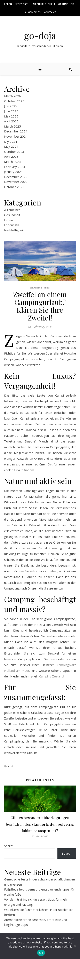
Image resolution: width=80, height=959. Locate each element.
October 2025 (14, 101)
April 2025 (11, 121)
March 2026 (12, 96)
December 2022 (15, 177)
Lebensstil (22, 4)
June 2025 (11, 111)
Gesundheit (66, 4)
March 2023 (12, 162)
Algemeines (33, 12)
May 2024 (11, 146)
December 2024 (15, 131)
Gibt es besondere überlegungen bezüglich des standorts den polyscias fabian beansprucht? (40, 824)
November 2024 (15, 136)
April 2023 (11, 156)
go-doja (40, 35)
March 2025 (12, 126)
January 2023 (13, 172)
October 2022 (14, 187)
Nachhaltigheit (44, 4)
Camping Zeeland (51, 676)
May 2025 (11, 116)
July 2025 (10, 106)
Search (9, 846)
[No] (75, 946)
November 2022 (15, 182)
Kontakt (50, 12)
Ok (41, 952)
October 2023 (14, 151)
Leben (8, 4)
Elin (10, 766)
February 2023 (14, 167)
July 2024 (10, 141)
